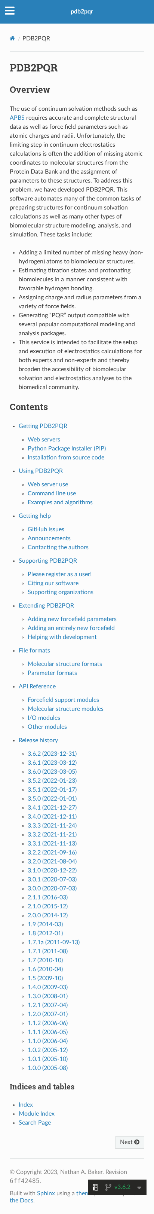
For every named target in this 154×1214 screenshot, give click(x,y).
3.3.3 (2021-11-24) (52, 826)
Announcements (49, 538)
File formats (34, 651)
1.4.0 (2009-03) (48, 987)
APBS (17, 118)
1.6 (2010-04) (45, 969)
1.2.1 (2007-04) (48, 1005)
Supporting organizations (60, 592)
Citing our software (53, 583)
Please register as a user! (60, 574)
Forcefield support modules (63, 700)
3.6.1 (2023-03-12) (52, 763)
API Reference (37, 686)
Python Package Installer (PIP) (67, 449)
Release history (38, 740)
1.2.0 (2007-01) (48, 1014)
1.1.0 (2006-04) (48, 1041)
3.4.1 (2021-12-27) (52, 808)
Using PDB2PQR (41, 471)
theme (84, 1193)
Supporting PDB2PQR (48, 561)
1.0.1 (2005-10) (48, 1059)
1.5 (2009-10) (45, 978)
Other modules (47, 727)
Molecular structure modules (66, 709)
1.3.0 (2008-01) (48, 996)
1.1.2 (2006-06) (48, 1023)
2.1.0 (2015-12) (48, 906)
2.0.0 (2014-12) (48, 915)
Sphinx (46, 1193)
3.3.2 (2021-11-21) (52, 835)
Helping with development (62, 637)
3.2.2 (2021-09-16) (52, 853)
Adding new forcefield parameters (72, 619)
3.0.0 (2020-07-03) (52, 889)
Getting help (35, 516)
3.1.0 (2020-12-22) (52, 871)
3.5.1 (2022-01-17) (52, 790)
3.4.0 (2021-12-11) (52, 817)
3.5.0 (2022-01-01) (52, 799)
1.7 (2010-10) (45, 960)
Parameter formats (52, 673)
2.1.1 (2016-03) (48, 897)
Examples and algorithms (60, 502)
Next (127, 1142)
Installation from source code (66, 458)
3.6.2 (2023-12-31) (52, 754)
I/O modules (44, 718)
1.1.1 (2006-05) (48, 1032)
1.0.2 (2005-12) (48, 1050)
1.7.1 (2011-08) (48, 951)
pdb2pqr (82, 12)
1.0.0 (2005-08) (48, 1068)
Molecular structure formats (65, 664)
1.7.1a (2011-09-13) (54, 942)
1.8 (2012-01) (45, 933)
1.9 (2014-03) (45, 924)
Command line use (52, 493)
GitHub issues (46, 529)
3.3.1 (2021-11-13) (52, 844)
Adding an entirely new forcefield (71, 628)
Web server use (48, 484)
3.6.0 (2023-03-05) (52, 772)
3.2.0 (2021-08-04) (52, 862)
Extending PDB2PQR (46, 606)
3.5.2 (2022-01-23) (52, 781)
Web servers (44, 440)
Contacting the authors (58, 547)
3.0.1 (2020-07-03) (52, 880)
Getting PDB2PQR (43, 426)
